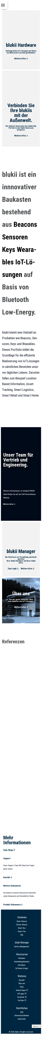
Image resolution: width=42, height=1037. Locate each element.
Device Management (21, 946)
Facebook (20, 997)
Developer (21, 965)
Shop (22, 987)
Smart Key (22, 928)
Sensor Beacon (21, 924)
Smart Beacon (22, 921)
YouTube (21, 1000)
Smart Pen (22, 931)
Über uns (22, 983)
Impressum (22, 1019)
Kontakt (22, 980)
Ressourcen (22, 954)
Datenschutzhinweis (21, 1015)
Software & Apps (21, 968)
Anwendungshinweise (21, 962)
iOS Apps (21, 994)
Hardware (22, 917)
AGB (21, 1012)
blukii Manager (22, 942)
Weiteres (22, 976)
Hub (21, 935)
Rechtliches (22, 1008)
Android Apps (21, 990)
